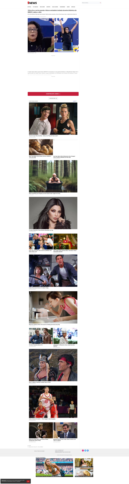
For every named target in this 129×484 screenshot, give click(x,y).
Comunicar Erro (52, 98)
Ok (28, 481)
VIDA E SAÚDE (42, 6)
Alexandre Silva (43, 16)
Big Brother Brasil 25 (33, 446)
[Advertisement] (53, 63)
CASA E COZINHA (55, 6)
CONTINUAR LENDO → (53, 94)
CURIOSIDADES (62, 6)
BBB (30, 445)
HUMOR (68, 6)
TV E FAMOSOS (35, 6)
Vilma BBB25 (40, 446)
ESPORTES (48, 6)
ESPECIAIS (73, 6)
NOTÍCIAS (29, 6)
